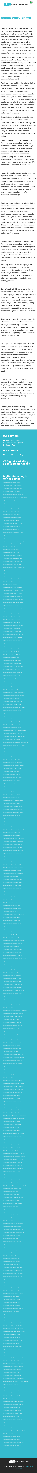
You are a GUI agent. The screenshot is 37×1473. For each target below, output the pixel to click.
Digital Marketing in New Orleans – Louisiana (13, 1293)
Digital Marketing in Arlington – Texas (11, 1302)
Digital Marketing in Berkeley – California (12, 733)
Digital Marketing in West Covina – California (13, 599)
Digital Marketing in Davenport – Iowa (11, 503)
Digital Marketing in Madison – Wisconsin (12, 1212)
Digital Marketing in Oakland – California (12, 1317)
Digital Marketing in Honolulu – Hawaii (12, 1285)
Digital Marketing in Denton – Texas (11, 911)
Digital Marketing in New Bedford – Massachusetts (15, 497)
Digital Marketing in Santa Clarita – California (13, 1159)
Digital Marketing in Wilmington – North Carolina (14, 745)
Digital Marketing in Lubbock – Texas (11, 1200)
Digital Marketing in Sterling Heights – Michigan (14, 829)
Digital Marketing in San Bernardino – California (14, 1156)
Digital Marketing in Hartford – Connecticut (13, 754)
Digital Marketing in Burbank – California (12, 561)
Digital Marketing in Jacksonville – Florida (12, 1413)
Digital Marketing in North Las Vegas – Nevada (13, 1217)
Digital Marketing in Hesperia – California (12, 500)
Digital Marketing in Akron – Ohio (10, 1051)
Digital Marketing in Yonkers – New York (12, 1121)
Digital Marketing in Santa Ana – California (12, 1267)
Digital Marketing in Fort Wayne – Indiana (12, 1203)
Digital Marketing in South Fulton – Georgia (13, 616)
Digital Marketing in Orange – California (12, 856)
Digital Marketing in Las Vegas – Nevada (12, 1375)
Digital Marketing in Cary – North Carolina (12, 1016)
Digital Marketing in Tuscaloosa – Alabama (12, 485)
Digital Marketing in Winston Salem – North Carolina (15, 1185)
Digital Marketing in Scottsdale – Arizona (12, 1180)
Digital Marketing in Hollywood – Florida (12, 946)
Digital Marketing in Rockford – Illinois (12, 908)
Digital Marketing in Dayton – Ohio (10, 862)
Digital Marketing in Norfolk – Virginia (11, 1171)
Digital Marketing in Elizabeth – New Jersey (13, 841)
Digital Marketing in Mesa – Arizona (11, 1343)
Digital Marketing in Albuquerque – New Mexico (14, 1355)
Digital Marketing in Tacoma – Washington (12, 1147)
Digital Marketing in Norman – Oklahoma (12, 818)
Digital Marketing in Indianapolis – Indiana (13, 1404)
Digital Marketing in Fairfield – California (12, 748)
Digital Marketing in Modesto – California (12, 1145)
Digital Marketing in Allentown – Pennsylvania (13, 791)
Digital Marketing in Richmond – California (13, 713)
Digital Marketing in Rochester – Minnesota (13, 756)
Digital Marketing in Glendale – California (12, 1060)
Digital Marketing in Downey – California (12, 649)
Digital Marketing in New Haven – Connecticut (13, 838)
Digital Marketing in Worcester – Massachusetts (14, 1115)
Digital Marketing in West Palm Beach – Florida (14, 736)
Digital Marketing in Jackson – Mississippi (13, 932)
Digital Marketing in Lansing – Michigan (12, 663)
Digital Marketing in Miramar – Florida (12, 835)
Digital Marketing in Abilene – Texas (11, 786)
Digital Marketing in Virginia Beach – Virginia (13, 1325)
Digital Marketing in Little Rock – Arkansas (13, 1104)
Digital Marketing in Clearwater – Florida (12, 727)
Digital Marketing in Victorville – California (12, 847)
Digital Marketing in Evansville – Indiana (12, 721)
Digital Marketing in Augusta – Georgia (11, 1095)
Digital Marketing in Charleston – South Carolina (14, 940)
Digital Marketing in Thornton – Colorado (12, 885)
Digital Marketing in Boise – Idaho (10, 1174)
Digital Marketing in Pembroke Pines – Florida (13, 990)
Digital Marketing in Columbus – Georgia (12, 1112)
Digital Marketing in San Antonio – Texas (12, 1428)
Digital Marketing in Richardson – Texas (12, 719)
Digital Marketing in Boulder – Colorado (12, 546)
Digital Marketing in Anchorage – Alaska (12, 1235)
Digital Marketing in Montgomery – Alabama (13, 1089)
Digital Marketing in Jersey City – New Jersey (13, 1229)
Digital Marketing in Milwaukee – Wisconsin (13, 1358)
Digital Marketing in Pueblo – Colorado (11, 654)
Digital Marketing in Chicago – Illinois (11, 1439)
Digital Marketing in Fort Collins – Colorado (12, 987)
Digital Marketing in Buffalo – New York (12, 1220)
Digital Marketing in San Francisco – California (13, 1398)
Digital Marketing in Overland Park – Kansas (13, 1077)
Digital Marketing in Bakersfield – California (13, 1308)
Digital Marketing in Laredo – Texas (11, 1194)
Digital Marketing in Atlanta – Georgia (11, 1337)
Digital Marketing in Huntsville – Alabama (12, 1139)
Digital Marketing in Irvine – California (11, 1261)
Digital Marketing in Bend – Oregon (11, 520)
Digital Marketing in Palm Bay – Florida (12, 768)
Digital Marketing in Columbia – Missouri (12, 809)
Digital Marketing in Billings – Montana (12, 739)
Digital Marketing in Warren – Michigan (12, 870)
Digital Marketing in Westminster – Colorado (13, 695)
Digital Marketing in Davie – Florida (11, 552)
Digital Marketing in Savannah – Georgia (12, 902)
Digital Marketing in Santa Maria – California (13, 625)
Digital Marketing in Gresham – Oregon (12, 675)
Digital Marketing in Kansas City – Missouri (13, 1340)
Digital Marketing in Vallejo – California (12, 783)
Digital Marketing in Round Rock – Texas (12, 777)
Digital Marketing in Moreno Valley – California (13, 1133)
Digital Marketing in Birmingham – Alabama (13, 1086)
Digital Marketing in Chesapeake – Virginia (12, 1188)
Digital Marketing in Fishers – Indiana (11, 508)
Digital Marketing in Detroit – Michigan (12, 1369)
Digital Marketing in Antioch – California (12, 698)
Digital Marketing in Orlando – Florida (11, 1264)
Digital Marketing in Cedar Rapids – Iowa (12, 853)
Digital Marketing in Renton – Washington (12, 555)
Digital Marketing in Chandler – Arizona (12, 1226)
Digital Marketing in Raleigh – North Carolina (13, 1328)
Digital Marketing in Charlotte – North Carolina (13, 1401)
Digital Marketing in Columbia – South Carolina (13, 859)
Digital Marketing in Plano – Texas (10, 1238)
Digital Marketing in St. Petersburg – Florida (13, 1197)
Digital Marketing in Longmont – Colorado (12, 488)
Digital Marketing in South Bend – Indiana (12, 543)
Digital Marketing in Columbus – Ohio (11, 1407)
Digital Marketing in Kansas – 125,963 (11, 794)
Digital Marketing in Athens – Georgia (11, 815)
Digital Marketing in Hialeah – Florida (11, 1150)
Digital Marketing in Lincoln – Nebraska (12, 1241)
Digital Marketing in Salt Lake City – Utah (12, 1092)
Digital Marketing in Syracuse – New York (12, 899)
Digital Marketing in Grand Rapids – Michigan (13, 1083)
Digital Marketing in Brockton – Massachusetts (14, 567)
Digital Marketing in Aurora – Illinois (11, 1028)
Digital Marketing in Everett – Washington (12, 637)
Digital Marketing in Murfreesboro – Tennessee (14, 969)
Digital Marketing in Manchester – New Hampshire (14, 707)
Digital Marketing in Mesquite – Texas (11, 905)
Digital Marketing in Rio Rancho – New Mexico (13, 570)
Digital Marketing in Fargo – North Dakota (12, 806)
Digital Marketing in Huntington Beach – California (14, 1072)
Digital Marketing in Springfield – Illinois (12, 678)
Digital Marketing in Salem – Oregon (11, 1019)
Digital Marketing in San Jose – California (12, 1419)
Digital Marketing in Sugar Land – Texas (12, 622)
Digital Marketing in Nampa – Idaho (11, 576)
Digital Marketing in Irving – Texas (10, 1191)
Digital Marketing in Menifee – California (12, 579)
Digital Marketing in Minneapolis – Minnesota (13, 1314)
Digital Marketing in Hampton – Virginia (12, 864)
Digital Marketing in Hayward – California (12, 978)
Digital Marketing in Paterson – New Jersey (12, 972)
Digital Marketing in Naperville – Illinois (12, 923)
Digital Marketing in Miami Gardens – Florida (13, 643)
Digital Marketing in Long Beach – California (13, 1322)
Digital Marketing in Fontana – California (12, 1130)
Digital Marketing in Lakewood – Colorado (12, 964)
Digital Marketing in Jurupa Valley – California (13, 590)
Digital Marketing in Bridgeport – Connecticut (13, 914)
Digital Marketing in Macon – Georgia (11, 967)
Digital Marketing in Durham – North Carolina (13, 1232)
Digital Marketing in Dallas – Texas (11, 1422)
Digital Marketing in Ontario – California (12, 1022)
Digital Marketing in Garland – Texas (11, 1177)
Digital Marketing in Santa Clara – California (13, 812)
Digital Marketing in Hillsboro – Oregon (12, 581)
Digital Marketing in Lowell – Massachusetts (13, 686)
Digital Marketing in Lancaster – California (12, 996)
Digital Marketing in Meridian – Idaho (11, 797)
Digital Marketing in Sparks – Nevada (11, 628)
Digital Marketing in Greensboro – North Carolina (14, 1247)
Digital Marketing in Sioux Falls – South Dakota (14, 1069)
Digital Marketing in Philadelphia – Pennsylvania (14, 1430)
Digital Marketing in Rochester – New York (12, 1124)
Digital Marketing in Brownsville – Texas (12, 1048)
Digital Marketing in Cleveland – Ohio (11, 1290)
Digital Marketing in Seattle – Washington (12, 1395)
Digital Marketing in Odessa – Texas (11, 657)
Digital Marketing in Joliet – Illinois (11, 934)
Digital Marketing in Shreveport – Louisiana (13, 1037)
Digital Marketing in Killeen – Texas (11, 961)
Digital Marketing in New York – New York (12, 1445)
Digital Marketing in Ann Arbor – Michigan (12, 759)
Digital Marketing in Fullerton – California (12, 882)
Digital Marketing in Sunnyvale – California (12, 949)
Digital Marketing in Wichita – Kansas (11, 1305)
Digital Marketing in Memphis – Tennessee (13, 1363)
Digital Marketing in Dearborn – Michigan (12, 614)
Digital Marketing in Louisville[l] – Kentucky (13, 1366)
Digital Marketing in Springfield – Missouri (13, 993)
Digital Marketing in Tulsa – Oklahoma (11, 1311)
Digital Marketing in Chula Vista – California (13, 1223)
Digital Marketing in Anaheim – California (12, 1287)
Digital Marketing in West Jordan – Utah (12, 724)
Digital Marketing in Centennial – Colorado (12, 593)
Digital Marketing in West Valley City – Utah (13, 873)
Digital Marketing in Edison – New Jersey (12, 608)
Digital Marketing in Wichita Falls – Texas (12, 535)
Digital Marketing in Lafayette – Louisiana (12, 762)
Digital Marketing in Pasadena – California (12, 844)
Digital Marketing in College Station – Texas (13, 751)
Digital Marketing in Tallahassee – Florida (12, 1074)
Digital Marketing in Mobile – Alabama (11, 1045)
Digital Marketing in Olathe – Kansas (11, 891)
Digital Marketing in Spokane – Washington (13, 1168)
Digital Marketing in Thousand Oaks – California (14, 789)
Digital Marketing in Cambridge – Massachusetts (14, 730)
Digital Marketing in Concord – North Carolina (13, 611)
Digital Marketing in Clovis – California (11, 771)
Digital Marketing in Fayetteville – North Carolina (14, 1118)
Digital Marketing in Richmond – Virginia (12, 1162)
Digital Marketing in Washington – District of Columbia (15, 1381)
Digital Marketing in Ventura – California (12, 631)
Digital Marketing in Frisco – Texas (11, 1127)
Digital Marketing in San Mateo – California (13, 523)
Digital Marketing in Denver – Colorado (11, 1393)
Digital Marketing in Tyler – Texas (10, 605)
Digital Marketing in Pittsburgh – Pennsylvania (13, 1250)
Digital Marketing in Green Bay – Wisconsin (13, 596)
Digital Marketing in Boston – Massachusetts (13, 1378)
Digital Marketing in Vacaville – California (12, 538)
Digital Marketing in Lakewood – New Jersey (13, 867)
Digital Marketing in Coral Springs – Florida (13, 824)
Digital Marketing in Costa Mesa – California (13, 634)
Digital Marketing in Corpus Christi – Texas (13, 1273)
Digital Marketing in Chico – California (11, 526)
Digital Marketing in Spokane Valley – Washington (14, 573)
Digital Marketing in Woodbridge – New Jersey (13, 541)
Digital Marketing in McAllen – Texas (11, 897)
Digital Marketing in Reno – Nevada (11, 1209)
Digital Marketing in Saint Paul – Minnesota (13, 1252)
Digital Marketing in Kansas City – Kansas (12, 952)
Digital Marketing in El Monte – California (12, 587)
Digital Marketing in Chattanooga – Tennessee (13, 1034)
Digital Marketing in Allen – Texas (10, 584)
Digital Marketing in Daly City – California (12, 511)
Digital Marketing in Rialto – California (11, 549)
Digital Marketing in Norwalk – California (12, 482)
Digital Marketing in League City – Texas (12, 710)
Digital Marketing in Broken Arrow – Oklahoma (13, 716)
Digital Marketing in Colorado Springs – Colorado (14, 1331)
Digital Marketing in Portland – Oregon (11, 1372)
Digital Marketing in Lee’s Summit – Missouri (13, 532)
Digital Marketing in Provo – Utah (10, 689)
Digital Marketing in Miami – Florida (11, 1320)
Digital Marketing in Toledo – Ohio (10, 1206)
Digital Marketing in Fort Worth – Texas (12, 1410)
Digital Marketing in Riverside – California (12, 1270)
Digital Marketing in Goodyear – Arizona (12, 517)
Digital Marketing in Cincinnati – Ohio (11, 1258)
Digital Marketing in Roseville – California (12, 943)
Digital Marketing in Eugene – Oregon (11, 1007)
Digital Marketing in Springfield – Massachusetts (14, 958)
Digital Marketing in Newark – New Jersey (12, 1255)
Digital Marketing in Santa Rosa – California (13, 1013)
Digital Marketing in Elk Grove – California (12, 1025)
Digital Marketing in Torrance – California (12, 894)
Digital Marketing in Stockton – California (12, 1279)
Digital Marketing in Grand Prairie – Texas (12, 1080)
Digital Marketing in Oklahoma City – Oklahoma (14, 1390)
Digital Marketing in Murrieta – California (12, 672)
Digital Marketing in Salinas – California (12, 981)
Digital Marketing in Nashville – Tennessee (13, 1387)
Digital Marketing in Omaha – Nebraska (12, 1334)
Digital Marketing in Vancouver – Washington (13, 1057)
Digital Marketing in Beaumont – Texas (12, 660)
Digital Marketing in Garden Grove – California (13, 999)
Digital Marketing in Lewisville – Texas (11, 669)
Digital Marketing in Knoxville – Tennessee (12, 1063)
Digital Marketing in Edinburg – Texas (11, 529)
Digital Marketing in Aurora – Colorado (11, 1299)
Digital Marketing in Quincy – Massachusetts (13, 506)
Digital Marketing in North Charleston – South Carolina (15, 742)
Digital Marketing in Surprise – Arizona (12, 926)
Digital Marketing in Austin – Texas (11, 1416)
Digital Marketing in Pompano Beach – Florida (13, 646)
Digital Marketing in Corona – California (12, 975)
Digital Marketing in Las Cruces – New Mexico (13, 666)
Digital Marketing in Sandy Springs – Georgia (13, 602)
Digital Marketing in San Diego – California (12, 1425)
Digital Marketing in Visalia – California (12, 888)
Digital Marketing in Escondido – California (13, 937)
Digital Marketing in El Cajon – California (12, 564)
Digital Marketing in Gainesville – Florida (12, 879)
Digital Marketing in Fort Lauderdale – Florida (13, 1031)
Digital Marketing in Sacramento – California (13, 1346)
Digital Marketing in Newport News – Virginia (13, 1042)
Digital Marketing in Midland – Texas (11, 821)
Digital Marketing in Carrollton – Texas (11, 826)
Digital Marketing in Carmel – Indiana (11, 491)
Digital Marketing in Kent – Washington (12, 832)
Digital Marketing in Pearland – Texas (11, 803)
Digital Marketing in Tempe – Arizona (11, 1039)
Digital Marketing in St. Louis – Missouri (12, 1244)
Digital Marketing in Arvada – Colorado (11, 774)
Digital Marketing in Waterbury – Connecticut (13, 681)
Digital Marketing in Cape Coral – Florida (12, 1110)
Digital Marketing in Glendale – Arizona (12, 1182)
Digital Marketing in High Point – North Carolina (14, 692)
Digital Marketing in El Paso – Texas (11, 1384)
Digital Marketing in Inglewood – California (12, 558)
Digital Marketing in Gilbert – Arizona (11, 1215)
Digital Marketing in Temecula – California (12, 640)
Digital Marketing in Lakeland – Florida (12, 704)
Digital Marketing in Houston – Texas (11, 1436)
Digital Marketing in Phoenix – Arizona (11, 1433)
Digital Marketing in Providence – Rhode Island (13, 1054)
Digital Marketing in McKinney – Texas (11, 1107)
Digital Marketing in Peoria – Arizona (11, 1066)
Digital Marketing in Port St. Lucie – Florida (13, 1142)
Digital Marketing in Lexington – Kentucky (12, 1276)
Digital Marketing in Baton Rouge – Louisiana (13, 1153)
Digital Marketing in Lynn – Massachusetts (13, 494)
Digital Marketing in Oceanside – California (12, 1004)
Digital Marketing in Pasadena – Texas (11, 920)
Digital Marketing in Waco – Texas (10, 876)
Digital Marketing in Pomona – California (12, 917)
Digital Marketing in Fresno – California (12, 1352)
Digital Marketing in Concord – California (12, 780)
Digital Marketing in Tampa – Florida (11, 1296)
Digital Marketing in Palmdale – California (12, 984)
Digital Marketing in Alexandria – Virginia (12, 955)
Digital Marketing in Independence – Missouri (13, 765)
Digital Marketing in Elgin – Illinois (11, 684)
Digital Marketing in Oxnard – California (12, 1101)
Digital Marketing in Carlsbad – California (12, 701)
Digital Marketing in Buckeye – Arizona (12, 514)
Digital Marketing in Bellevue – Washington (13, 929)
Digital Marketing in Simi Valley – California (13, 800)
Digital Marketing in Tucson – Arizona (11, 1349)
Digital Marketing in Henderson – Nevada (12, 1282)
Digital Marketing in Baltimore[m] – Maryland (13, 1360)
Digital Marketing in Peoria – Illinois (11, 651)
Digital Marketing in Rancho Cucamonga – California (15, 1010)
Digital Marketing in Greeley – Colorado (11, 619)
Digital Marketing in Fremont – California (12, 1165)
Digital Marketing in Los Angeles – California (13, 1442)
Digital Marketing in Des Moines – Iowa (12, 1136)
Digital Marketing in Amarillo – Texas (11, 1098)
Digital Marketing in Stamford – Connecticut (13, 850)
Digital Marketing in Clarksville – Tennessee (13, 1002)
